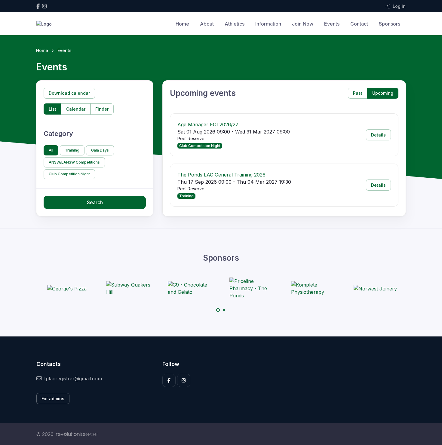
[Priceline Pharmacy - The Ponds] (252, 288)
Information (268, 24)
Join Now (302, 24)
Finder (102, 109)
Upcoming (382, 93)
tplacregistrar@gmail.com (73, 379)
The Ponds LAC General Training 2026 (221, 175)
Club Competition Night (69, 174)
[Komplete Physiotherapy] (313, 288)
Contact (359, 24)
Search (95, 202)
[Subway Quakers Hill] (128, 288)
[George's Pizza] (67, 288)
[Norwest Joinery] (375, 288)
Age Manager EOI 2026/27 (207, 124)
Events (331, 24)
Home (182, 24)
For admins (52, 398)
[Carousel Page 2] (224, 310)
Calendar (75, 109)
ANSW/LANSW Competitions (74, 162)
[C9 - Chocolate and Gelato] (190, 288)
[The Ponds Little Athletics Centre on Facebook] (38, 6)
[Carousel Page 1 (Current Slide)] (218, 310)
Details (378, 134)
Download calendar (69, 93)
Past (357, 93)
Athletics (234, 24)
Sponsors (389, 24)
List (52, 109)
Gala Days (100, 150)
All (51, 150)
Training (72, 150)
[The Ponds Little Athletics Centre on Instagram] (44, 6)
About (207, 24)
